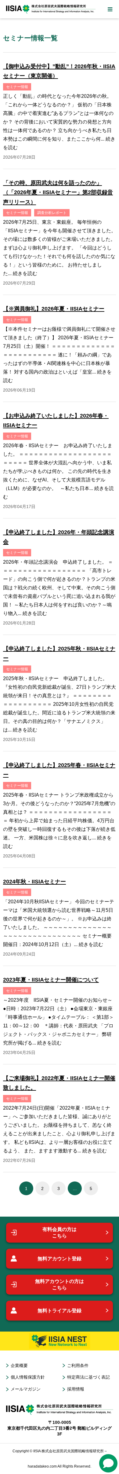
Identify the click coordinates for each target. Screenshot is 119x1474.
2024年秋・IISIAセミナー (34, 882)
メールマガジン (26, 1389)
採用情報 (75, 1389)
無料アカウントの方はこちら (59, 1285)
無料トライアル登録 (59, 1310)
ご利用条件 (77, 1365)
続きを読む (25, 273)
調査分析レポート (52, 213)
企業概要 (19, 1365)
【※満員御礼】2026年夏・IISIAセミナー (53, 309)
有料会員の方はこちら (59, 1233)
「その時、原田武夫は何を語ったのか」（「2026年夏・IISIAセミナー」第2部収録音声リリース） (58, 192)
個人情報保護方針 (28, 1377)
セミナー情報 (17, 87)
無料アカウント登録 (59, 1258)
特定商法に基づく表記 (88, 1377)
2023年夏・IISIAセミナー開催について (51, 980)
